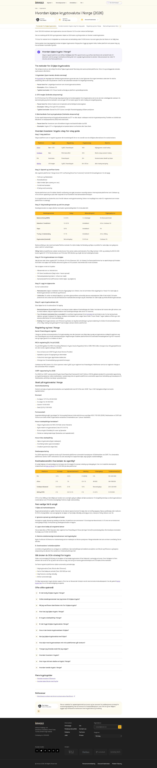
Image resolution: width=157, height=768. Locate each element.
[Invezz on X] (37, 750)
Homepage (68, 726)
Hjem (36, 8)
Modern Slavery (117, 764)
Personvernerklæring (88, 764)
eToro (38, 147)
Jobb (66, 735)
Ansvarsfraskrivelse (104, 764)
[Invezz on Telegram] (41, 750)
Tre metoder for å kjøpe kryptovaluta (46, 26)
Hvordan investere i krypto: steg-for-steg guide (71, 26)
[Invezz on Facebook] (45, 750)
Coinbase (39, 153)
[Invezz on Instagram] (53, 750)
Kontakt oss (82, 729)
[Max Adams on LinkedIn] (38, 711)
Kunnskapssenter (60, 3)
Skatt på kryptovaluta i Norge (111, 26)
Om (81, 3)
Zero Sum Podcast (114, 2)
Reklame (67, 732)
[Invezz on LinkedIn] (49, 750)
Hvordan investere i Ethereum (46, 678)
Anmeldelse (73, 3)
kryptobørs (40, 78)
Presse (81, 735)
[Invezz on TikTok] (57, 750)
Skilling (39, 163)
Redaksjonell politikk (71, 729)
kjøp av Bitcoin (50, 466)
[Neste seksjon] (120, 26)
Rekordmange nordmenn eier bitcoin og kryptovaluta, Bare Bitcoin (55, 696)
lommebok (89, 314)
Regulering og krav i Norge (94, 26)
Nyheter (49, 3)
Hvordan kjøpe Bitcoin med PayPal (47, 681)
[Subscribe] (119, 727)
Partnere (82, 732)
